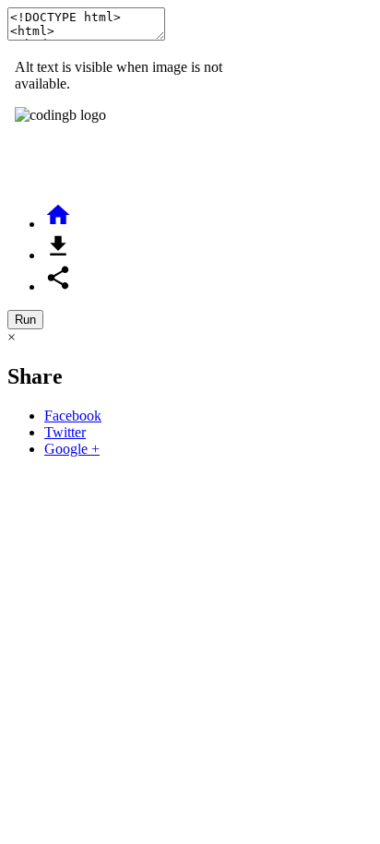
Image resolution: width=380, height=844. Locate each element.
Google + (72, 449)
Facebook (72, 415)
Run (25, 320)
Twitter (65, 432)
